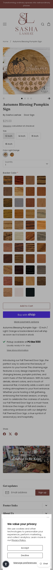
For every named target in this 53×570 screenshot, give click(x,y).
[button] (5, 564)
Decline (25, 555)
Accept (25, 547)
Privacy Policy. (18, 540)
